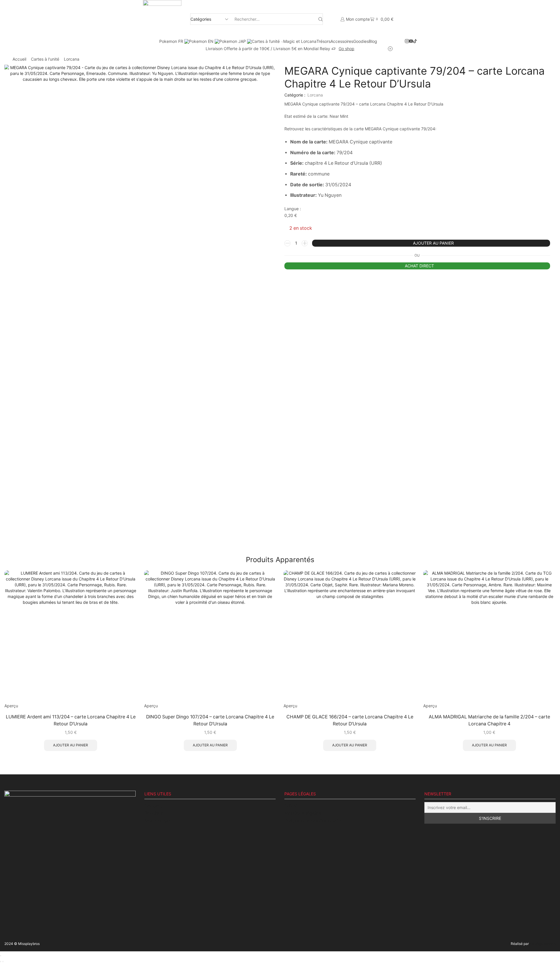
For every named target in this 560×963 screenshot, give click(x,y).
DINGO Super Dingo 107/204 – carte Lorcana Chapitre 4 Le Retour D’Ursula (210, 720)
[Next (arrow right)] (3, 961)
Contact (153, 805)
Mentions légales (302, 813)
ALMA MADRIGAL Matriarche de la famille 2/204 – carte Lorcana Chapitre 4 (489, 720)
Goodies (361, 41)
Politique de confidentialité (313, 820)
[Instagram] (407, 41)
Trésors (323, 41)
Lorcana (71, 59)
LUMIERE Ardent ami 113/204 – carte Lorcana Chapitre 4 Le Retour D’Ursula (71, 720)
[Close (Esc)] (0, 955)
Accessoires (341, 41)
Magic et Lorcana (299, 41)
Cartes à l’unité (266, 41)
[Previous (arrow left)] (0, 961)
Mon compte (158, 820)
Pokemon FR (171, 41)
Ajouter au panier (433, 243)
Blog (373, 41)
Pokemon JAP (233, 41)
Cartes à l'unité (45, 59)
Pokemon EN (202, 41)
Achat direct (419, 265)
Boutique (154, 813)
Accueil (19, 59)
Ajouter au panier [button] (70, 745)
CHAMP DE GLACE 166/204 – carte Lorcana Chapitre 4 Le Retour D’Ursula (349, 720)
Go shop (346, 48)
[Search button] (320, 19)
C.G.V (290, 805)
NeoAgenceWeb (543, 943)
